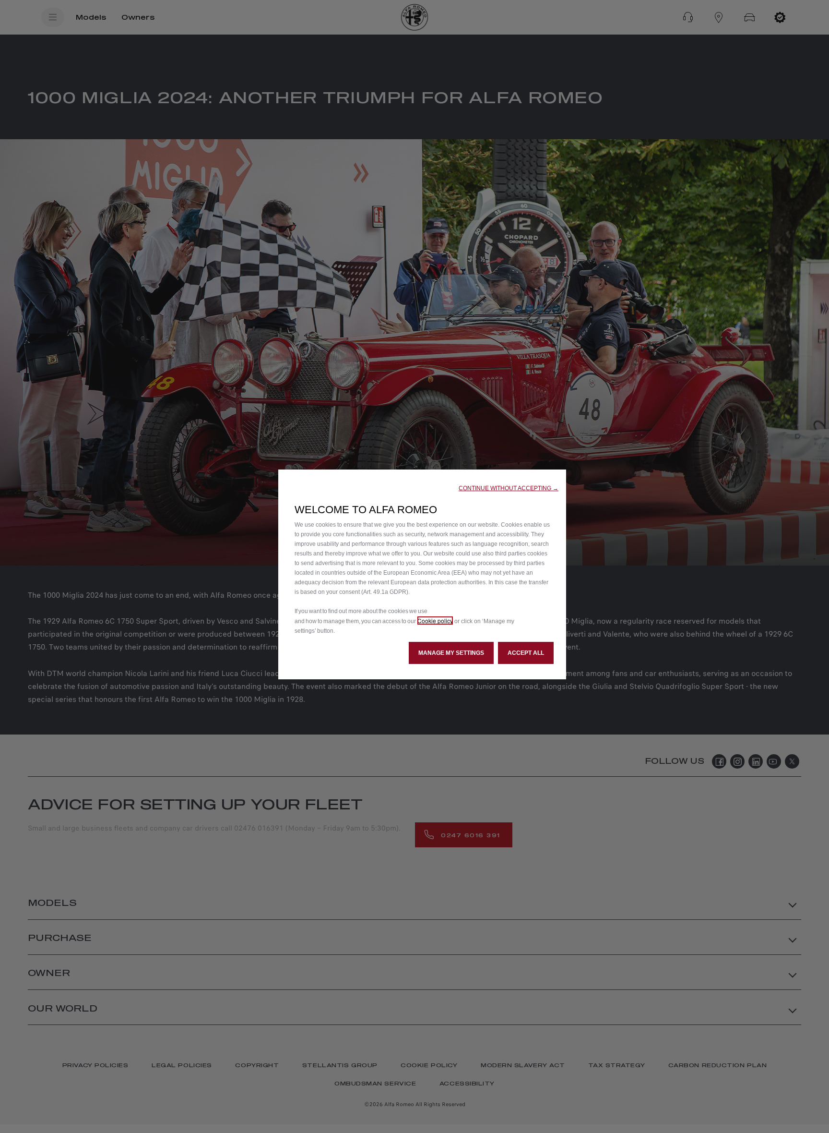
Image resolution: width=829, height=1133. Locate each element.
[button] (508, 488)
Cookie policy (435, 620)
